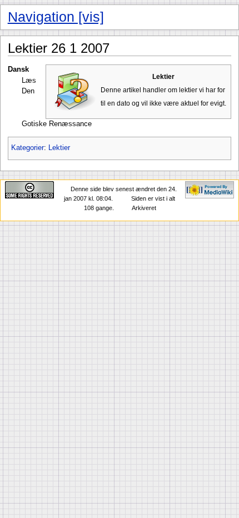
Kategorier (27, 148)
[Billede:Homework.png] (74, 91)
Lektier (59, 148)
